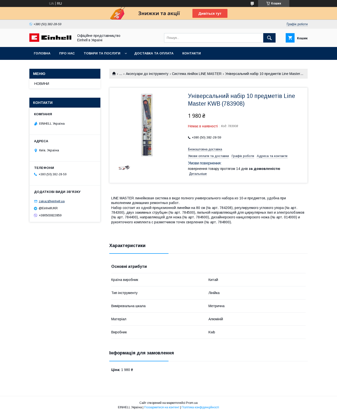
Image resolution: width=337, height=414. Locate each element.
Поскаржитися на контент (161, 407)
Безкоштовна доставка (205, 149)
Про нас (67, 53)
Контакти (191, 53)
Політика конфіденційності (200, 407)
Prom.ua (192, 403)
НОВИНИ (41, 84)
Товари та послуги (102, 53)
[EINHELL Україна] (50, 41)
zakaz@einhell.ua (52, 201)
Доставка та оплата (153, 53)
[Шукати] (269, 38)
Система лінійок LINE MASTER (197, 74)
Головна (42, 53)
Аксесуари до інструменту (147, 74)
